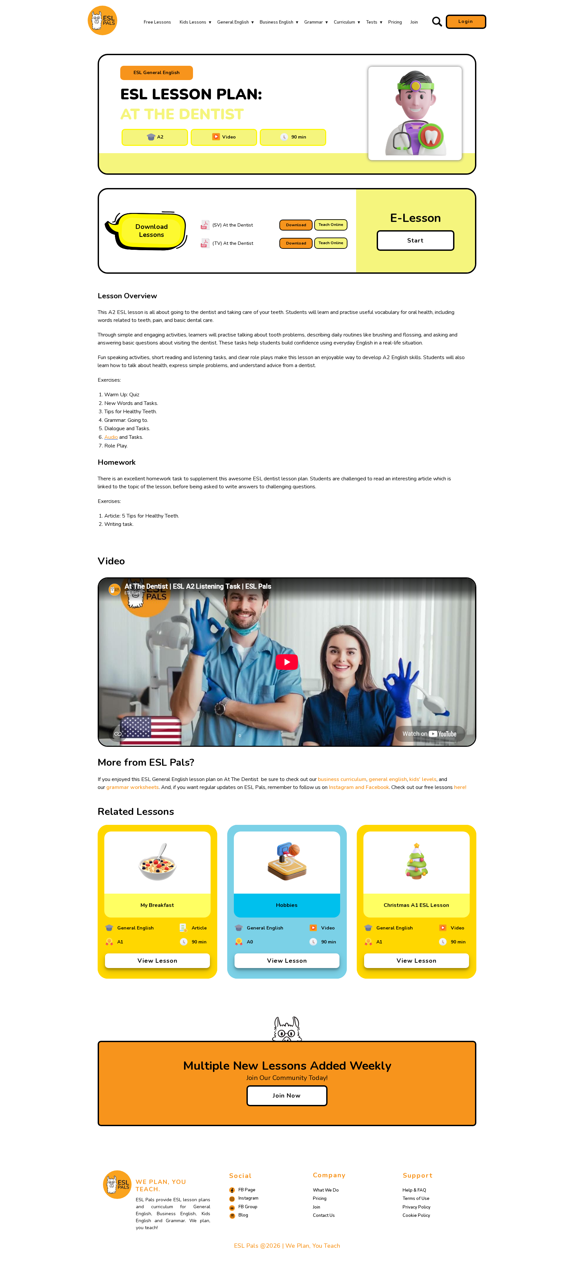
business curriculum (342, 779)
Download (296, 225)
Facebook (377, 787)
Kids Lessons (193, 22)
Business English (276, 22)
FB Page (247, 1190)
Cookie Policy (416, 1216)
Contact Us (324, 1216)
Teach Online (331, 224)
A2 (159, 137)
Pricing (395, 22)
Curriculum (344, 22)
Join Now (287, 1096)
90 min (297, 137)
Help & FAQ (414, 1190)
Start (415, 240)
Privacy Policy (416, 1207)
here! (460, 787)
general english (388, 779)
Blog (243, 1215)
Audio (111, 437)
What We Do (326, 1190)
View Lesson (157, 961)
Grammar (313, 22)
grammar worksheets (132, 787)
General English (233, 22)
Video (228, 137)
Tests (371, 22)
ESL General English (157, 72)
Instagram (248, 1198)
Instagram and (347, 787)
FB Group (248, 1207)
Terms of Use (416, 1199)
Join (414, 22)
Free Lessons (157, 22)
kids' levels (422, 779)
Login (465, 21)
